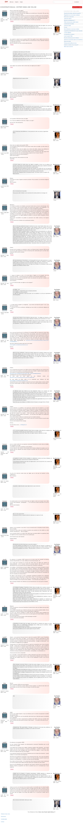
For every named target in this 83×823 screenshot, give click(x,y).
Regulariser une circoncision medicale (72, 15)
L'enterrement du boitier (69, 23)
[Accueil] (7, 2)
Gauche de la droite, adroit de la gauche (72, 13)
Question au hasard (77, 7)
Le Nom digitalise (67, 32)
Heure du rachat (67, 41)
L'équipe (21, 2)
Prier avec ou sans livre (69, 16)
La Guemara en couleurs (69, 34)
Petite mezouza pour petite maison (71, 22)
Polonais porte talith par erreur (70, 43)
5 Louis (65, 27)
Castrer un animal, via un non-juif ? (71, 44)
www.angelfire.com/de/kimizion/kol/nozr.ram (19, 344)
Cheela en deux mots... (6, 813)
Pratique (11, 21)
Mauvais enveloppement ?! (69, 20)
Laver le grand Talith (68, 36)
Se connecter (76, 2)
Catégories (16, 2)
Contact (2, 821)
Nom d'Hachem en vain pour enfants (71, 29)
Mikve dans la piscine (68, 46)
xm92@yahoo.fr (23, 424)
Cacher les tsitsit (67, 25)
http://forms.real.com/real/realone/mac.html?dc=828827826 (22, 377)
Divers (11, 67)
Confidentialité (4, 819)
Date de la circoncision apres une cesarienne (73, 39)
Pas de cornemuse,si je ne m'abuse (71, 37)
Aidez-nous (11, 2)
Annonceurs (3, 816)
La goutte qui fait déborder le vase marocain (73, 30)
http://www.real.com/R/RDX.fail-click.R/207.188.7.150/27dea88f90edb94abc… (26, 373)
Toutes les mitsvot (67, 18)
